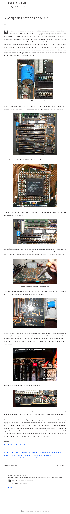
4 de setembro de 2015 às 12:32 (20, 475)
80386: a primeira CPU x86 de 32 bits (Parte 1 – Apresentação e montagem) (27, 455)
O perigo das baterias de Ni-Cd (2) (14, 444)
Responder (11, 487)
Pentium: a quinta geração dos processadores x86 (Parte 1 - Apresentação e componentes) (32, 452)
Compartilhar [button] (61, 465)
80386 (8, 465)
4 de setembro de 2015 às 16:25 (26, 480)
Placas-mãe (14, 465)
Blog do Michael (16, 3)
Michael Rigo (15, 480)
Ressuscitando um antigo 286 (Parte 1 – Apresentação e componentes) (26, 458)
